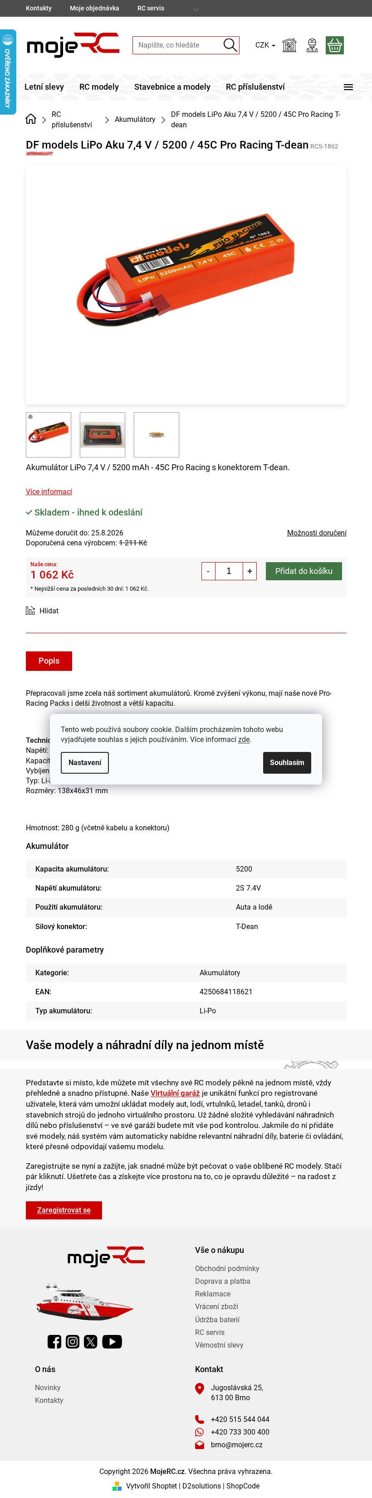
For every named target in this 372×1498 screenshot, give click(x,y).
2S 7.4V (248, 888)
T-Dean (247, 926)
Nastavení (85, 762)
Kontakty (39, 8)
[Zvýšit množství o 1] (249, 571)
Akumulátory (220, 972)
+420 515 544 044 (240, 1419)
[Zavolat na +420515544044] (328, 8)
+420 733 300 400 (240, 1432)
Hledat (231, 45)
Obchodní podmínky (227, 1268)
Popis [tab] (49, 660)
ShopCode (242, 1486)
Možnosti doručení (317, 533)
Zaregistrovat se (64, 1210)
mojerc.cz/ (72, 1342)
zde (244, 739)
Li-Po (208, 1011)
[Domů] (31, 118)
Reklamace (212, 1294)
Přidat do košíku (304, 571)
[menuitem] (44, 87)
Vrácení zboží (216, 1306)
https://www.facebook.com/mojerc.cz (54, 1342)
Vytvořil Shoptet (151, 1486)
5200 (244, 869)
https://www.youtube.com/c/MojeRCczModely (112, 1342)
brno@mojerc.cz (237, 1444)
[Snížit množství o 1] (208, 571)
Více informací (49, 491)
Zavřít (77, 611)
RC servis (150, 8)
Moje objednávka (94, 8)
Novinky (48, 1387)
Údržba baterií (217, 1319)
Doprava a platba (222, 1281)
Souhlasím (287, 762)
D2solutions (201, 1486)
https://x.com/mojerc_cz (91, 1342)
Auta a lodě (254, 907)
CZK (263, 45)
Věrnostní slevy (219, 1345)
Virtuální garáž (175, 1093)
